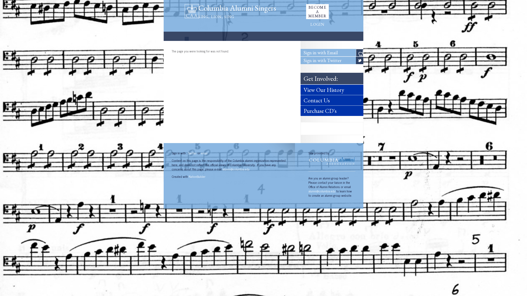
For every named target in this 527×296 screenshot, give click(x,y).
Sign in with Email (321, 53)
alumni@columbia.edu (236, 169)
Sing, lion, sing (216, 16)
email (204, 153)
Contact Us (317, 100)
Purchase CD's (320, 110)
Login (317, 24)
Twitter (192, 153)
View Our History (324, 90)
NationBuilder (197, 176)
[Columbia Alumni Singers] (192, 10)
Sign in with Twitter (323, 60)
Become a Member (317, 11)
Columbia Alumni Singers (237, 8)
